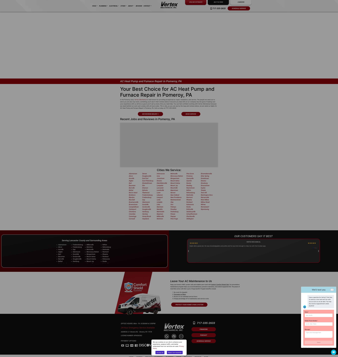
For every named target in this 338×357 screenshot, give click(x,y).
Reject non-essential (174, 352)
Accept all (160, 352)
